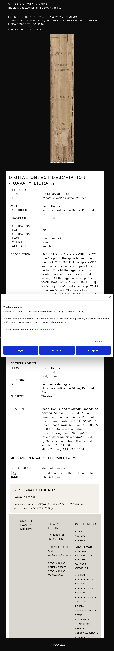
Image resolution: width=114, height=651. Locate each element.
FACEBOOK (80, 531)
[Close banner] (110, 297)
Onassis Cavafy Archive (28, 3)
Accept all (93, 350)
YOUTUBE (80, 535)
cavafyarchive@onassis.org (61, 554)
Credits (79, 628)
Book (44, 241)
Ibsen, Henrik (50, 367)
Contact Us (82, 637)
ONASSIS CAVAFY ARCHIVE (26, 524)
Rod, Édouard (51, 375)
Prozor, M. (48, 371)
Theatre (46, 395)
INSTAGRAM (81, 540)
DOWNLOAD (59, 644)
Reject (21, 350)
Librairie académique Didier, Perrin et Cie (67, 389)
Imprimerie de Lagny (55, 383)
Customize (99, 341)
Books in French (24, 496)
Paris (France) (51, 237)
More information (53, 467)
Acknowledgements (86, 632)
